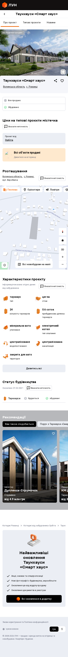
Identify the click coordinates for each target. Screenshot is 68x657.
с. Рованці (31, 86)
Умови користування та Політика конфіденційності (25, 622)
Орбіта (9, 140)
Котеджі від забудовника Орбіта (40, 525)
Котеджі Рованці (11, 525)
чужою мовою (12, 629)
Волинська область (14, 86)
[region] (34, 228)
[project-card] (30, 466)
